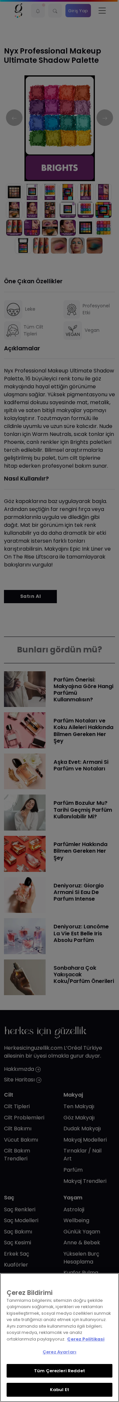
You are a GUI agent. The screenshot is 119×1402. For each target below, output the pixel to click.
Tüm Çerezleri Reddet (59, 1371)
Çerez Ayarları (59, 1352)
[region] (59, 1337)
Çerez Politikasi (85, 1339)
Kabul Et (59, 1389)
